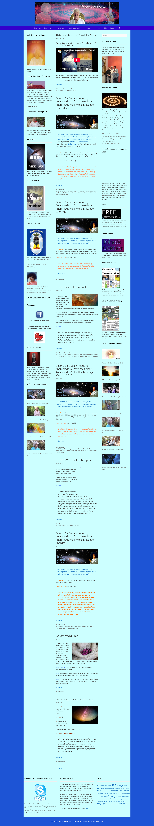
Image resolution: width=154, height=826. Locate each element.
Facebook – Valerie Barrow (78, 142)
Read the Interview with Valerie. (114, 296)
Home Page (37, 28)
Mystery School (106, 799)
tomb (116, 804)
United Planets (65, 194)
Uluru (120, 804)
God (67, 525)
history (123, 793)
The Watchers (80, 356)
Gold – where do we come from (73, 354)
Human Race (65, 628)
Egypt (105, 793)
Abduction (60, 626)
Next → (63, 769)
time (76, 628)
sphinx (120, 801)
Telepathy (80, 192)
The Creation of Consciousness (111, 144)
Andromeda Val (61, 189)
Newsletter (113, 799)
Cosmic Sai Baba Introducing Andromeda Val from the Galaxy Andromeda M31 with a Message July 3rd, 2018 (75, 103)
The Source (86, 192)
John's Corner (106, 258)
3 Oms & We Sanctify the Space (74, 460)
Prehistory (59, 89)
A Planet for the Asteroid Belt (110, 134)
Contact (112, 28)
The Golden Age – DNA (70, 356)
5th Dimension (101, 785)
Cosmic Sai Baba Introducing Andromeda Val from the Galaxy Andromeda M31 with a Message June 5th (75, 207)
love (120, 796)
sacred (112, 801)
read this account (32, 812)
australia (127, 788)
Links (105, 28)
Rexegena (69, 192)
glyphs (113, 793)
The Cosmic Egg (60, 356)
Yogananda (76, 525)
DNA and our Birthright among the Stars (113, 139)
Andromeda (72, 191)
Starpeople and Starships (69, 89)
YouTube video (72, 144)
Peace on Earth (62, 192)
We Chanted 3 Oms (67, 635)
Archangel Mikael (119, 788)
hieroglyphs (118, 793)
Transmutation (88, 356)
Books (88, 28)
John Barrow (104, 796)
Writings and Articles (75, 28)
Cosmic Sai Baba (87, 449)
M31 (86, 450)
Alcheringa (60, 90)
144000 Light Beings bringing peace (66, 449)
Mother (95, 450)
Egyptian (109, 793)
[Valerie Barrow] (77, 13)
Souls (62, 452)
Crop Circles (125, 791)
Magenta (124, 796)
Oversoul (58, 452)
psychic (118, 799)
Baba (98, 791)
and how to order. (45, 259)
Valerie (74, 90)
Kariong (98, 28)
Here (37, 375)
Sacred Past (47, 28)
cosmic (59, 525)
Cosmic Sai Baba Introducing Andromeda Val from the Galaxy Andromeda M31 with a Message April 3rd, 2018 (75, 538)
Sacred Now (60, 28)
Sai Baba (70, 525)
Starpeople (69, 90)
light (57, 192)
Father (72, 450)
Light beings (81, 450)
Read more (59, 85)
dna (98, 793)
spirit (124, 801)
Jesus (75, 450)
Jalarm (127, 793)
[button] (53, 28)
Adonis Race (66, 626)
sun (107, 804)
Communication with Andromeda (74, 699)
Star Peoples (94, 354)
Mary (127, 796)
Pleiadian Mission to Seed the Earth (76, 35)
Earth (65, 90)
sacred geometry (86, 354)
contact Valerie (44, 812)
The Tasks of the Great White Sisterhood (114, 136)
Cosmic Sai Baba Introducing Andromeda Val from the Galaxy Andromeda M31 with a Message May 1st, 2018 (75, 370)
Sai (114, 801)
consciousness (80, 191)
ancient (125, 785)
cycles (63, 525)
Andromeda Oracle (110, 788)
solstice (117, 801)
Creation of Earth (88, 191)
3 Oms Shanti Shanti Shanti (71, 287)
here (37, 176)
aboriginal (60, 191)
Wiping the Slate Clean (108, 141)
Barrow (101, 791)
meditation (99, 799)
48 (59, 769)
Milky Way (90, 450)
